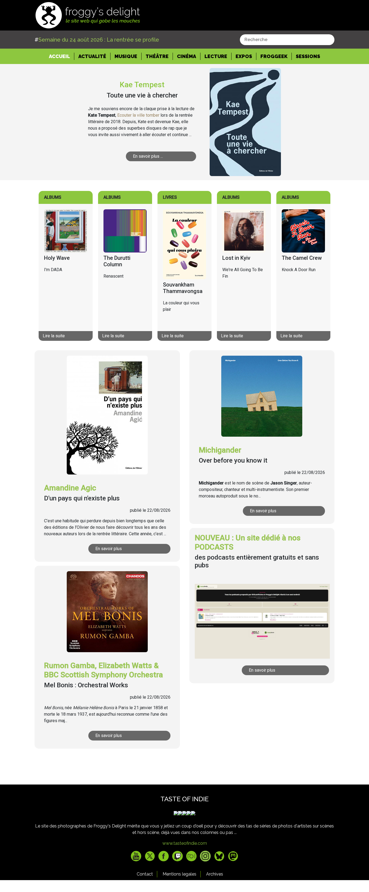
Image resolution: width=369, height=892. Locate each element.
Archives (214, 874)
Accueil (61, 56)
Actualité (92, 56)
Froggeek (273, 56)
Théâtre (157, 56)
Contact (145, 874)
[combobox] (287, 39)
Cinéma (186, 56)
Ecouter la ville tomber (138, 115)
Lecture (215, 56)
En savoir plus (108, 548)
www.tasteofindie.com (184, 843)
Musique (126, 56)
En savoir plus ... (148, 156)
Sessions (308, 56)
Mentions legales (179, 874)
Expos (244, 56)
